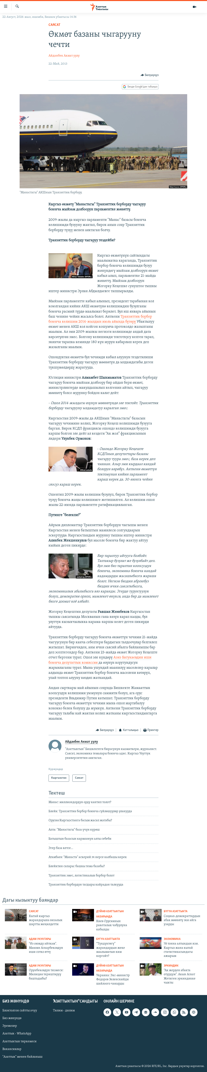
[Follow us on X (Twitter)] (117, 1012)
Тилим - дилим (64, 1010)
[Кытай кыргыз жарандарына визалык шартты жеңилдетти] (16, 915)
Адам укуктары (40, 939)
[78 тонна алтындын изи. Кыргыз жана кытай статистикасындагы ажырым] (151, 943)
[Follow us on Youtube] (126, 1012)
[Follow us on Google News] (146, 1012)
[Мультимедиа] (194, 7)
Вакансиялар (11, 1049)
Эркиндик (171, 965)
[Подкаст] (193, 1012)
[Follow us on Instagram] (165, 1012)
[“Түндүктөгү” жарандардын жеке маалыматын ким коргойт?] (83, 943)
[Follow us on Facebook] (107, 1012)
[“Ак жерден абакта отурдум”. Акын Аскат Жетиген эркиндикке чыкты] (151, 969)
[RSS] (184, 1012)
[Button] (150, 75)
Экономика (172, 939)
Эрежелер (9, 1026)
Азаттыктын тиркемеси (19, 1041)
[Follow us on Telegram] (136, 1012)
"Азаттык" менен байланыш (22, 1056)
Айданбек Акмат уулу (64, 55)
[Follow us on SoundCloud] (155, 1012)
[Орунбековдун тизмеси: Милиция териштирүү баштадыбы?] (16, 969)
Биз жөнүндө (11, 1018)
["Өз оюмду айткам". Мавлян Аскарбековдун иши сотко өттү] (16, 943)
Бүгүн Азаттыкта (175, 911)
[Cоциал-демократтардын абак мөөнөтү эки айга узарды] (151, 915)
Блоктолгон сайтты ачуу (19, 1010)
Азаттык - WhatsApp (16, 1033)
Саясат (54, 25)
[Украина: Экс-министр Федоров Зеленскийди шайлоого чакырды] (83, 969)
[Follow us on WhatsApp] (174, 1012)
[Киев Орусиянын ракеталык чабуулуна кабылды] (83, 915)
